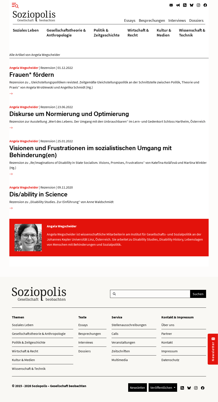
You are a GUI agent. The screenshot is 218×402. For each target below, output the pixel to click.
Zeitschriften (121, 351)
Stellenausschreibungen (129, 325)
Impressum (169, 351)
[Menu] (14, 5)
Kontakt (167, 342)
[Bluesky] (191, 5)
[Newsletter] (171, 5)
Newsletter (137, 387)
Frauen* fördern (31, 74)
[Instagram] (198, 5)
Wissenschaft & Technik (192, 32)
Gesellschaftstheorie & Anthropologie (66, 32)
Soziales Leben (26, 30)
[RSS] (184, 5)
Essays (129, 20)
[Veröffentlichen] (178, 5)
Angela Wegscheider (23, 67)
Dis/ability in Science (38, 194)
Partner (166, 333)
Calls (115, 333)
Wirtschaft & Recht (138, 32)
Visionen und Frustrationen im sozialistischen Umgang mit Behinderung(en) (90, 151)
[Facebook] (205, 5)
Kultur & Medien (164, 32)
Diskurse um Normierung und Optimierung (69, 114)
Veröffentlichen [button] (161, 387)
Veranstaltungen (123, 342)
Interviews (177, 20)
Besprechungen (152, 20)
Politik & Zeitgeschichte (107, 32)
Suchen (198, 294)
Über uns (167, 325)
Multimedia (120, 360)
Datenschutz (170, 360)
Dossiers (196, 20)
